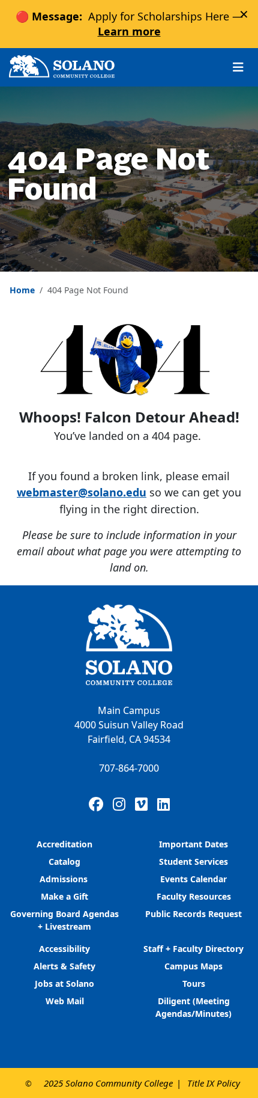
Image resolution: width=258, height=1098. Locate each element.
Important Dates (193, 844)
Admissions (65, 879)
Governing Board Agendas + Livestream (64, 920)
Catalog (64, 861)
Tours (193, 983)
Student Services (193, 861)
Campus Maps (193, 966)
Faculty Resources (194, 896)
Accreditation (64, 844)
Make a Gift (64, 896)
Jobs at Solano (64, 983)
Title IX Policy (213, 1083)
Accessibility (64, 948)
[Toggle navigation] (238, 67)
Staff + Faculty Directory (193, 948)
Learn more (129, 31)
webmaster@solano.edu (81, 492)
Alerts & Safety (64, 966)
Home (22, 290)
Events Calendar (193, 879)
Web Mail (65, 1001)
